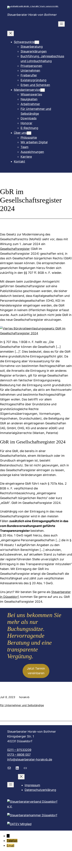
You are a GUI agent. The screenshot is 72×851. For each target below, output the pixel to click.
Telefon (12, 840)
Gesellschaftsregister (15, 249)
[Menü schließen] (10, 33)
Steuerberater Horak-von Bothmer (32, 14)
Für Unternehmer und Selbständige (22, 705)
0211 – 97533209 (19, 750)
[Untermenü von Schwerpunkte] (36, 42)
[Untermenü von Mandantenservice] (42, 90)
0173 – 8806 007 (19, 754)
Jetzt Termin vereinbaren (36, 671)
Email (10, 845)
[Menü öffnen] (61, 24)
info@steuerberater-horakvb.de (29, 759)
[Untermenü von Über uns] (29, 133)
